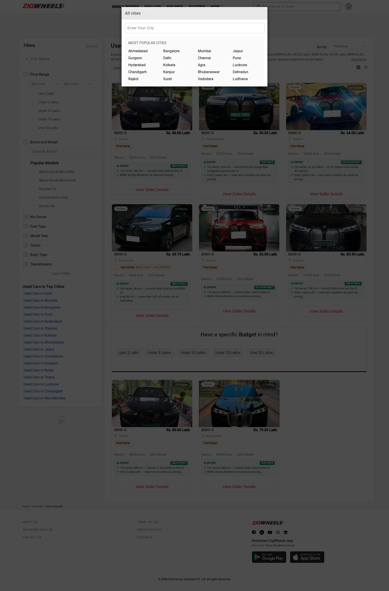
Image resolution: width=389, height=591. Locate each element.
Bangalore (171, 51)
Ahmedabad (138, 51)
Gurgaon (135, 58)
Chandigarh (137, 72)
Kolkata (169, 65)
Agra (201, 65)
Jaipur (238, 51)
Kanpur (169, 72)
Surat (167, 79)
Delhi (167, 58)
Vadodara (205, 79)
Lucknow (240, 65)
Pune (237, 58)
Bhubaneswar (209, 72)
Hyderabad (137, 65)
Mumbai (204, 51)
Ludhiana (240, 79)
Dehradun (240, 72)
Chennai (204, 58)
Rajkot (133, 79)
